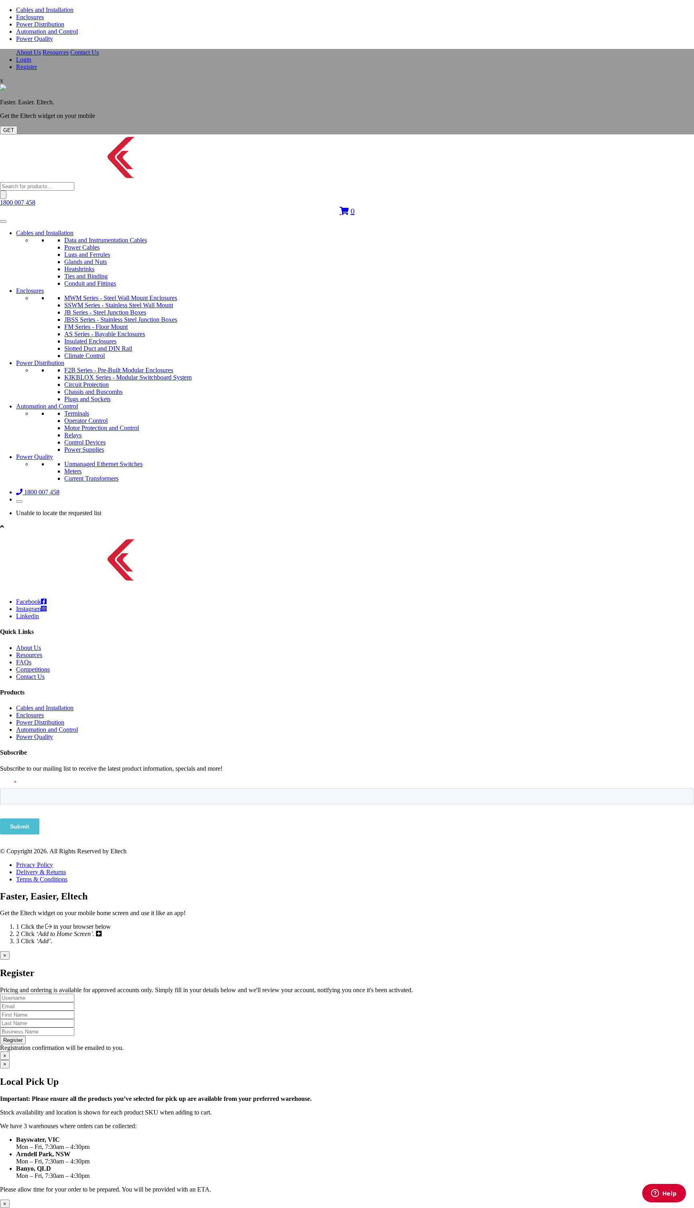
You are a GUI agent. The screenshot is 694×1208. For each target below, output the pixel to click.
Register (26, 66)
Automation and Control (47, 31)
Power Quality (34, 38)
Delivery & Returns (41, 872)
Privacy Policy (34, 864)
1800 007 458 (17, 202)
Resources (56, 52)
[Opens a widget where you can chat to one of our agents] (664, 1194)
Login (23, 59)
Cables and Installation (44, 9)
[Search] (3, 195)
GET (8, 130)
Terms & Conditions (41, 879)
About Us (28, 52)
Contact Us (84, 52)
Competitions (33, 669)
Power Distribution (40, 24)
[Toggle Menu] (3, 221)
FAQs (23, 662)
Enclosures (30, 17)
